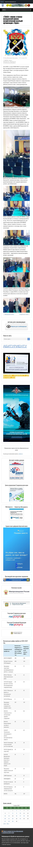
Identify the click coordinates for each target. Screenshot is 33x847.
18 (24, 816)
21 (9, 818)
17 (20, 816)
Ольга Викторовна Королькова (11, 58)
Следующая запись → (24, 314)
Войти (2, 1)
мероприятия (6, 61)
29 (12, 821)
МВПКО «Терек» (8, 60)
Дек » (8, 823)
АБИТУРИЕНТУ (15, 346)
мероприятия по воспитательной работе (9, 62)
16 (16, 816)
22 (12, 818)
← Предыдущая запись (8, 314)
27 (5, 821)
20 (5, 818)
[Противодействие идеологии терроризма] (16, 581)
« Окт (4, 823)
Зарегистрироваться (10, 1)
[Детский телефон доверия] (16, 471)
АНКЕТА (21, 453)
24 (20, 818)
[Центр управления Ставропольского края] (16, 494)
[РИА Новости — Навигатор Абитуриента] (16, 514)
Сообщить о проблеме (16, 565)
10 (20, 813)
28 (9, 821)
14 (9, 816)
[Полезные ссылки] (16, 595)
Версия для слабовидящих (19, 326)
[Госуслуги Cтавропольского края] (16, 617)
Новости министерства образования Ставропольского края (12, 832)
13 (5, 816)
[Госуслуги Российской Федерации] (16, 625)
